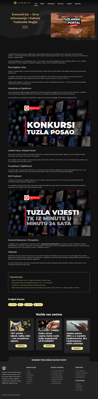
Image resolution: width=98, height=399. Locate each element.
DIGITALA (30, 377)
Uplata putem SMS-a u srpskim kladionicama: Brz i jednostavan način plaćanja (76, 338)
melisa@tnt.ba (81, 377)
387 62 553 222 (81, 375)
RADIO (29, 373)
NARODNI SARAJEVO (57, 379)
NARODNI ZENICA (56, 383)
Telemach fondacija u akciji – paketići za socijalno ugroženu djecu (31, 280)
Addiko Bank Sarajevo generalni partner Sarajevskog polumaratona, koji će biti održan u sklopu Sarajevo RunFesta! (45, 287)
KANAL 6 (79, 384)
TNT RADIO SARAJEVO (58, 371)
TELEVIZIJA (31, 375)
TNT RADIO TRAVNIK (57, 377)
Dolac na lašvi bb (82, 373)
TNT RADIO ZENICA (57, 375)
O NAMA (30, 379)
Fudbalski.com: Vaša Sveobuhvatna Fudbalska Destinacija (28, 285)
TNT (29, 371)
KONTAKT (30, 381)
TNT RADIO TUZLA (57, 373)
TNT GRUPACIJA (81, 371)
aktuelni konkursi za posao (53, 78)
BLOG (29, 383)
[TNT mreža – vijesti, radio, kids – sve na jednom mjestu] (21, 326)
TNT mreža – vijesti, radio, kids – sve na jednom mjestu (20, 337)
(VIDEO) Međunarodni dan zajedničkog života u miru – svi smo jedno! (31, 282)
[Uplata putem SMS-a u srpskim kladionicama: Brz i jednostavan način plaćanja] (77, 326)
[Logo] (22, 3)
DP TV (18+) (80, 390)
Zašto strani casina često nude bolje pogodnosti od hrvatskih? (48, 337)
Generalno (25, 26)
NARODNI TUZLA (56, 381)
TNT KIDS (79, 388)
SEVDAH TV (80, 386)
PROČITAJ (21, 346)
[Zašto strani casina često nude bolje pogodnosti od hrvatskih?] (49, 326)
